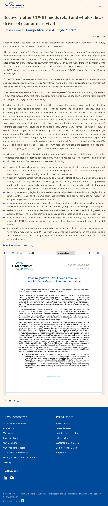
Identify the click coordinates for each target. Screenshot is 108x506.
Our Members (10, 443)
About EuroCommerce (14, 423)
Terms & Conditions (26, 494)
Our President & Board (14, 447)
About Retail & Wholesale (15, 452)
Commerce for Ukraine (67, 447)
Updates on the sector (67, 433)
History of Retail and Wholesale (19, 457)
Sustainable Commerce (67, 443)
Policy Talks (62, 438)
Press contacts (63, 423)
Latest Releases (63, 428)
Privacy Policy (9, 494)
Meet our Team (10, 438)
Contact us (8, 428)
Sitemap (7, 462)
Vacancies (8, 433)
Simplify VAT (62, 452)
